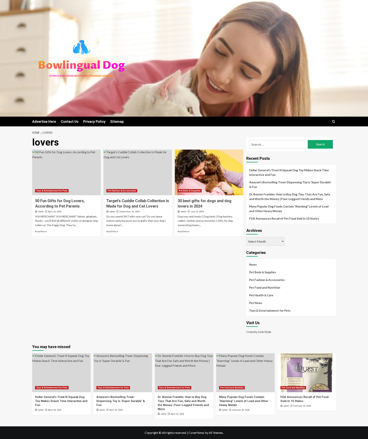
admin (41, 211)
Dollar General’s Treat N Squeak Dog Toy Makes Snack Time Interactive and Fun (289, 172)
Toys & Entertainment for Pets (51, 190)
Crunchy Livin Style (258, 332)
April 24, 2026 (54, 410)
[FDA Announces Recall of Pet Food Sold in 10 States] (307, 372)
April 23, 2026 (116, 410)
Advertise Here (44, 121)
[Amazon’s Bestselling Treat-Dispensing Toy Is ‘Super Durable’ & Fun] (123, 372)
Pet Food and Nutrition (264, 287)
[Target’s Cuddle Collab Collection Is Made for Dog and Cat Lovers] (138, 172)
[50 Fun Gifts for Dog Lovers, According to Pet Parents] (66, 172)
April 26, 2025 (54, 211)
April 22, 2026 (177, 414)
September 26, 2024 (129, 211)
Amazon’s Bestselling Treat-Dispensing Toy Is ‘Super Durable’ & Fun (290, 184)
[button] (333, 121)
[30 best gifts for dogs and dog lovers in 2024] (209, 172)
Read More (41, 231)
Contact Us (69, 121)
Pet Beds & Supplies (189, 190)
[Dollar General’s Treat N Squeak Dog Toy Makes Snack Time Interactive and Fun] (61, 372)
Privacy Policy (94, 121)
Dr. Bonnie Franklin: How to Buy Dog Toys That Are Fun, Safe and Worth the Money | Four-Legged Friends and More (289, 197)
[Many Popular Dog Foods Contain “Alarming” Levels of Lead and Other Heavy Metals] (245, 372)
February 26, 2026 (241, 410)
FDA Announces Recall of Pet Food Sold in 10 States (284, 218)
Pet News (255, 303)
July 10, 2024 (197, 211)
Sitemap (117, 121)
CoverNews (196, 432)
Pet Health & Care (261, 295)
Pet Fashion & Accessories (122, 190)
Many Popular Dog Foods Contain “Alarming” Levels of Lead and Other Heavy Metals (289, 209)
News (253, 264)
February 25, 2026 (302, 406)
